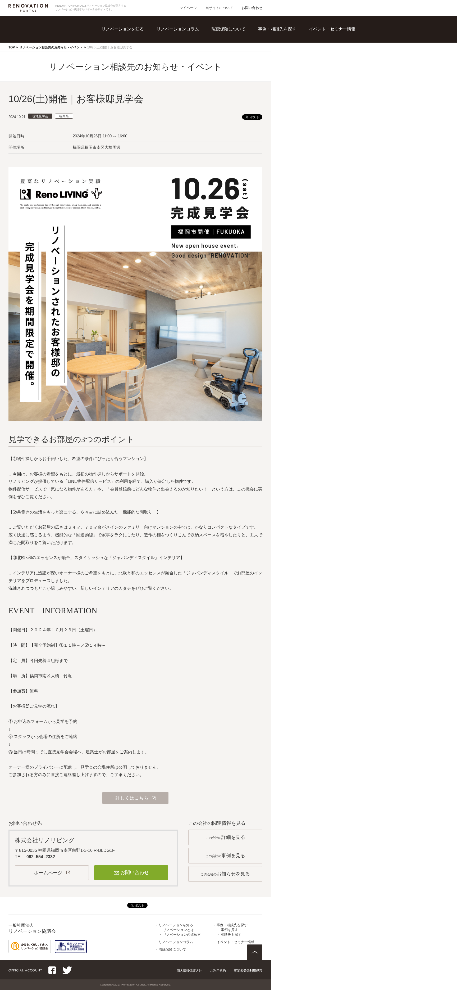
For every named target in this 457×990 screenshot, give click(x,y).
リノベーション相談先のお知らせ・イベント (51, 47)
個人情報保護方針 (189, 971)
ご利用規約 (218, 971)
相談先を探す (284, 48)
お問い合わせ (252, 8)
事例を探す (282, 37)
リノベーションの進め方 (138, 48)
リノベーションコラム (178, 29)
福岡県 (64, 116)
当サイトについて (219, 8)
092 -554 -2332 (40, 856)
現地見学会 (40, 116)
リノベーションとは (134, 37)
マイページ (188, 8)
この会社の (225, 837)
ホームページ (48, 872)
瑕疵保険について (228, 29)
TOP (11, 47)
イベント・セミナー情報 (332, 29)
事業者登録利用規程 (248, 971)
